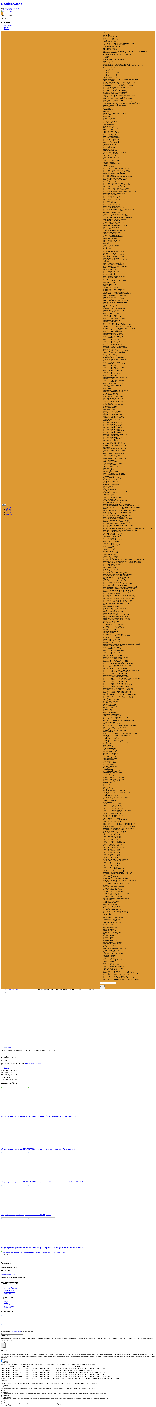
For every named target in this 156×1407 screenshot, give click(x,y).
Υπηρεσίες (7, 1304)
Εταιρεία (6, 1301)
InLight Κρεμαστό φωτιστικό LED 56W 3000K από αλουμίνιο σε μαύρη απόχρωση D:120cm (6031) (38, 1149)
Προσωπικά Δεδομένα (10, 1288)
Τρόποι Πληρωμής (9, 1292)
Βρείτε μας (7, 1307)
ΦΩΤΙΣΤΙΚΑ (13, 989)
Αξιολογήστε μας (9, 1306)
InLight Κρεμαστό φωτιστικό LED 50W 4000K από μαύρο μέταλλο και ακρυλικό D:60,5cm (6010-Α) (38, 1116)
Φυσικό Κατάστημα (6, 9)
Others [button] (3, 1400)
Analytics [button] (3, 1390)
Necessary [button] (4, 1359)
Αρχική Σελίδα (5, 989)
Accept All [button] (13, 1340)
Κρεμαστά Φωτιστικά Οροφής (26, 989)
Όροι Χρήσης (8, 1287)
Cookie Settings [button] (5, 1340)
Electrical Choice (11, 3)
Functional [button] (4, 1380)
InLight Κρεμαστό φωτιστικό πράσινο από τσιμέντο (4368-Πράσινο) (26, 1215)
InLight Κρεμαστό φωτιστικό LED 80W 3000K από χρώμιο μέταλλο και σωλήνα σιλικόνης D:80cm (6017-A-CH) (43, 1182)
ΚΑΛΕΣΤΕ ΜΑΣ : (6, 15)
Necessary (6, 1361)
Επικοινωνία (7, 1293)
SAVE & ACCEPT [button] (6, 1405)
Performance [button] (4, 1385)
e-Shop (6, 1303)
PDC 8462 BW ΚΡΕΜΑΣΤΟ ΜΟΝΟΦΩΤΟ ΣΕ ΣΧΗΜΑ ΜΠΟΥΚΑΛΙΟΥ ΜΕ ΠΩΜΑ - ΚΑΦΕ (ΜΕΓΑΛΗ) (33, 1253)
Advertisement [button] (5, 1395)
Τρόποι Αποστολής (9, 1290)
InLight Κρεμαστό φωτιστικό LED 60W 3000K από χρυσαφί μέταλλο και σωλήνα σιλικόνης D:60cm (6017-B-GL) (43, 1248)
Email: (2, 8)
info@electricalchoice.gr (12, 8)
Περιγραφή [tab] (7, 1068)
